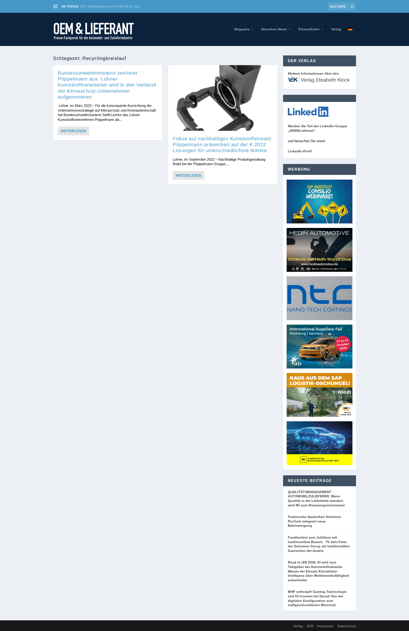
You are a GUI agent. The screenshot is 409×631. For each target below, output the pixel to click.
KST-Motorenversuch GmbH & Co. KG (109, 6)
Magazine (242, 29)
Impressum (325, 626)
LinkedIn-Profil (300, 151)
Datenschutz (346, 626)
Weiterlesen (73, 131)
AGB (310, 626)
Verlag (336, 29)
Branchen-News (274, 29)
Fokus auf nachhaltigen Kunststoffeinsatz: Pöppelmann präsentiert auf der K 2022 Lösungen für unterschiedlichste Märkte (223, 144)
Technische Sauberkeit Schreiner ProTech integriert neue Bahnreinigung (314, 521)
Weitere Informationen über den (313, 73)
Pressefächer (309, 29)
